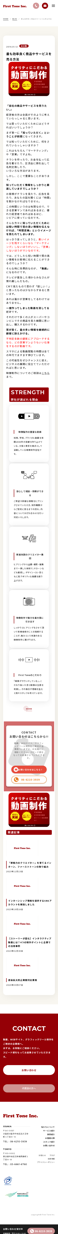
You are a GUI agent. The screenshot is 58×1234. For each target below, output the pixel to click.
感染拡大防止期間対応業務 (22, 980)
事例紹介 (51, 1134)
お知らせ (42, 1155)
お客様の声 (50, 1138)
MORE (29, 709)
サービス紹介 (49, 1130)
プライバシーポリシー (46, 1162)
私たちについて (48, 1127)
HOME (6, 19)
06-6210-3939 (43, 1231)
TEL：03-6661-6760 (15, 1164)
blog (14, 19)
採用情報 (51, 1158)
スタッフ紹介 (49, 1141)
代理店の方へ (29, 1088)
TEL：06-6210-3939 (15, 1141)
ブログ (52, 1155)
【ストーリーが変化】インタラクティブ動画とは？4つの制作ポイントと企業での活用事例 (30, 942)
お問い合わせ (29, 1070)
